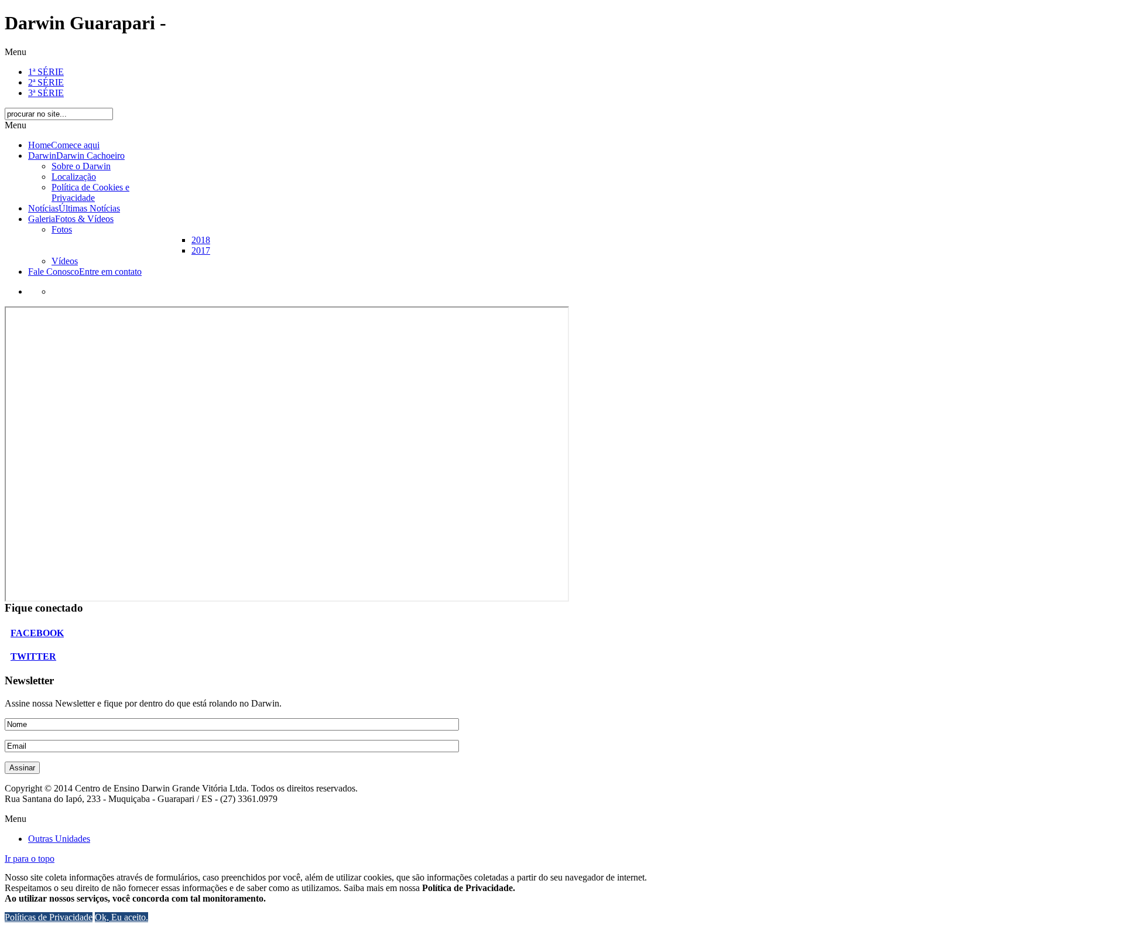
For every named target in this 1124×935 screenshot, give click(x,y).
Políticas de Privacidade (48, 917)
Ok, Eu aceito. (121, 917)
